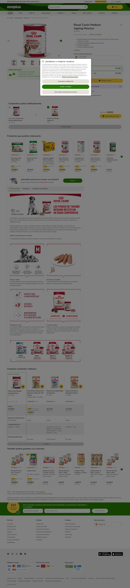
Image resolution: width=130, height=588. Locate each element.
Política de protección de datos (70, 77)
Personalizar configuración (65, 81)
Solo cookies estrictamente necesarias (66, 92)
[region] (65, 77)
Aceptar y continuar (65, 87)
